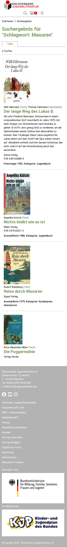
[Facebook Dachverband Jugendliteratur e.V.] (4, 395)
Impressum (8, 452)
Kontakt (6, 432)
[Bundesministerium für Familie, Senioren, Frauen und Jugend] (33, 487)
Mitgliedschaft (10, 417)
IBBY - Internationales (14, 412)
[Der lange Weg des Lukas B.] (17, 80)
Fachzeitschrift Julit (13, 407)
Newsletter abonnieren (14, 427)
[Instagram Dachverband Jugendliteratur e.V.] (16, 395)
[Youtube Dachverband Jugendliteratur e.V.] (10, 395)
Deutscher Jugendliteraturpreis (19, 402)
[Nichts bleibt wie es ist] (17, 193)
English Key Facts (11, 447)
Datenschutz (9, 457)
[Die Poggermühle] (13, 329)
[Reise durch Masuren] (17, 264)
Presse (6, 422)
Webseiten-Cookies (12, 462)
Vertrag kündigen (11, 442)
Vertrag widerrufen (12, 437)
